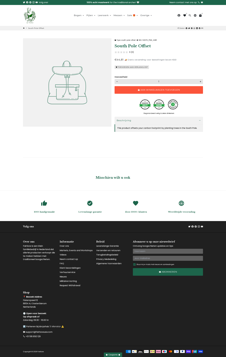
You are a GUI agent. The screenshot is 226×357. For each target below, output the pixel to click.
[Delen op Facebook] (186, 28)
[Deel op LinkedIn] (197, 28)
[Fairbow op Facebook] (27, 2)
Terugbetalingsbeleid (107, 254)
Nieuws (63, 276)
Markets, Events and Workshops (76, 250)
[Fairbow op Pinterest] (30, 2)
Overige (146, 15)
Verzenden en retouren (108, 250)
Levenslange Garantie (107, 245)
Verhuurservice (67, 272)
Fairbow (41, 351)
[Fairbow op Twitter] (24, 2)
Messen (119, 15)
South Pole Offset (36, 28)
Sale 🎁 (132, 15)
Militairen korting (68, 281)
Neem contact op (69, 259)
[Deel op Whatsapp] (194, 28)
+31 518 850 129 (32, 336)
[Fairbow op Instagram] (33, 2)
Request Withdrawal (70, 285)
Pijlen (91, 15)
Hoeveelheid (121, 76)
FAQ (62, 263)
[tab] (159, 120)
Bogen (79, 15)
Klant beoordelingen (70, 267)
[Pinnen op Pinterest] (192, 28)
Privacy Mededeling (106, 259)
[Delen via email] (202, 28)
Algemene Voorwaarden (109, 263)
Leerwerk (104, 15)
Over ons (64, 245)
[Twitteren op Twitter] (189, 28)
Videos (63, 254)
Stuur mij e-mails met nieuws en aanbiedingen (155, 264)
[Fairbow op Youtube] (37, 2)
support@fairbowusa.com (37, 331)
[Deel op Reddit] (199, 28)
